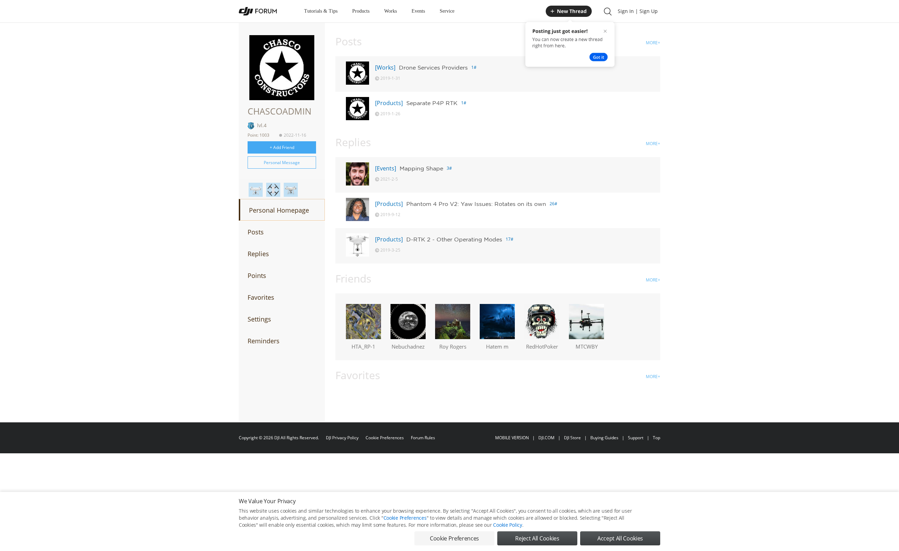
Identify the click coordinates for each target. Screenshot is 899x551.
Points (257, 275)
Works (390, 11)
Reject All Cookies (537, 538)
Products (360, 11)
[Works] (385, 67)
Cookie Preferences (385, 438)
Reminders (264, 341)
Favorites (261, 297)
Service (447, 11)
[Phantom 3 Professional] (291, 190)
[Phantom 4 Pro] (256, 190)
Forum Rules (423, 438)
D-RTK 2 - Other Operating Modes (454, 239)
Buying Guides (604, 438)
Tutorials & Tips (320, 11)
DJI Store (572, 438)
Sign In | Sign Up (638, 11)
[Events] (385, 168)
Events (418, 11)
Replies (258, 253)
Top (656, 438)
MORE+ (653, 43)
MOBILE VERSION (512, 438)
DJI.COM (546, 438)
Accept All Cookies (620, 538)
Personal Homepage (279, 210)
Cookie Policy (507, 524)
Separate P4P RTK (432, 103)
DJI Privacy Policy (342, 438)
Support (635, 438)
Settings (259, 319)
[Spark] (273, 190)
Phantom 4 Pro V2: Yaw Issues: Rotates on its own (476, 204)
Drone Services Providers (433, 67)
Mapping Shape (421, 168)
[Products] (389, 103)
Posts (256, 232)
